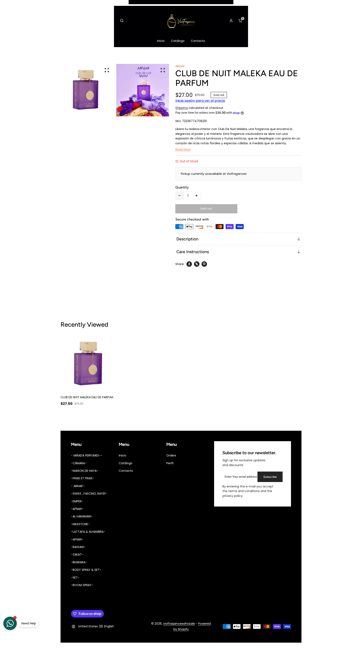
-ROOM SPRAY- (82, 585)
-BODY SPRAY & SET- (86, 570)
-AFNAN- (77, 509)
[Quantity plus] (196, 195)
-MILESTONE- (80, 524)
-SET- (75, 577)
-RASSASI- (78, 547)
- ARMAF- (78, 486)
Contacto (126, 471)
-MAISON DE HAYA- (84, 471)
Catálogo (125, 463)
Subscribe (270, 477)
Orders (171, 455)
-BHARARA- (79, 562)
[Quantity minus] (180, 195)
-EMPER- (77, 501)
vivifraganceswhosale (179, 623)
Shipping (181, 108)
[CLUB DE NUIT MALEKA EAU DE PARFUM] (89, 364)
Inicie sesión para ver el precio (200, 100)
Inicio (122, 455)
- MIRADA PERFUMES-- (86, 455)
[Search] (121, 20)
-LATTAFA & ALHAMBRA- (88, 532)
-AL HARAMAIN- (82, 516)
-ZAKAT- (77, 554)
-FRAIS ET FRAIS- (82, 478)
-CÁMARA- (79, 463)
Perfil (169, 463)
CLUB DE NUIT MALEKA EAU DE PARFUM (87, 397)
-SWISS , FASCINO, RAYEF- (89, 493)
